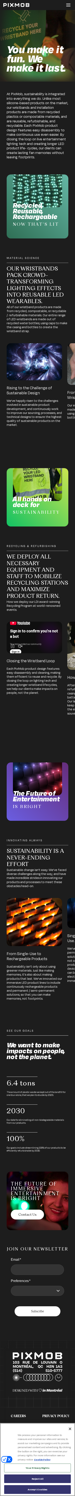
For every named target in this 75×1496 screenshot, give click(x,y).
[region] (37, 1459)
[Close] (70, 1428)
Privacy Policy (56, 1416)
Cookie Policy (42, 1459)
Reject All (37, 1479)
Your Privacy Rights (37, 1468)
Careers (18, 1416)
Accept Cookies (38, 1489)
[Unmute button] (20, 647)
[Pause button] (12, 647)
